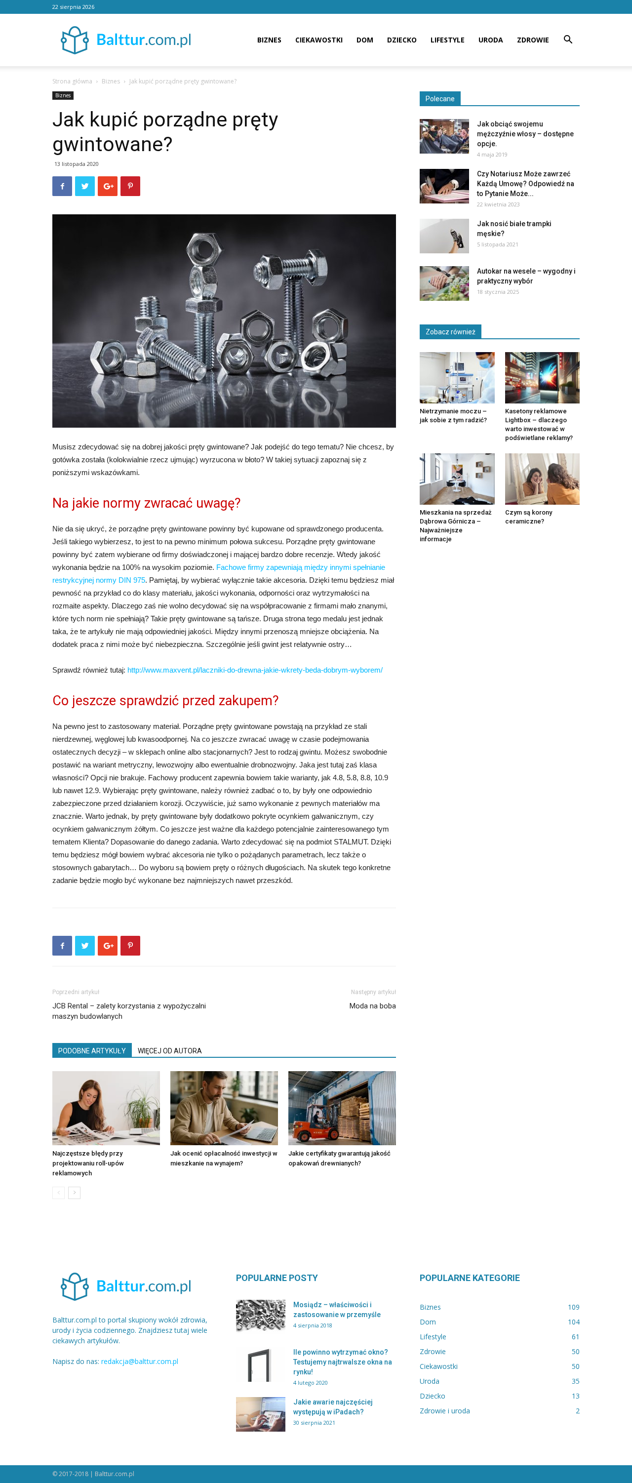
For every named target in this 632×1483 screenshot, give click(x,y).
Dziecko (402, 39)
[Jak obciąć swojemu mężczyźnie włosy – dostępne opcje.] (444, 136)
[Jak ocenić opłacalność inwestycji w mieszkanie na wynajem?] (224, 1108)
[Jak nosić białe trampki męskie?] (444, 236)
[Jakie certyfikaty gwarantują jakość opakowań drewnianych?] (342, 1108)
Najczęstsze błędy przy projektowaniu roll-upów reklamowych (88, 1163)
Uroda (490, 39)
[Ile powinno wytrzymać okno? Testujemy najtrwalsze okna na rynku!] (260, 1364)
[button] (568, 40)
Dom (364, 39)
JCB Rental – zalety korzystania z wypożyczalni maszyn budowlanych (129, 1011)
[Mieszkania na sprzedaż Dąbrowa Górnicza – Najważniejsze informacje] (457, 479)
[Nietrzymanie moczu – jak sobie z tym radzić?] (457, 377)
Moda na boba (373, 1006)
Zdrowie (533, 39)
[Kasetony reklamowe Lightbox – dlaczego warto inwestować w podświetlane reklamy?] (542, 377)
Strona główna (72, 81)
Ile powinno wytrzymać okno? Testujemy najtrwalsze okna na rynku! (342, 1362)
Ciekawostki (319, 39)
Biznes (269, 39)
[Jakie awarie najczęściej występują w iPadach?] (260, 1414)
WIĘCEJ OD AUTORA (170, 1051)
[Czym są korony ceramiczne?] (542, 479)
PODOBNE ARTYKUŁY (92, 1051)
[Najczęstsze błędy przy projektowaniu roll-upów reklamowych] (106, 1108)
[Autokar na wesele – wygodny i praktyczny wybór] (444, 283)
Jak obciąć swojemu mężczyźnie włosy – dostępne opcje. (525, 134)
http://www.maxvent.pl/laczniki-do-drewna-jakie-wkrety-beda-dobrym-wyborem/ (255, 670)
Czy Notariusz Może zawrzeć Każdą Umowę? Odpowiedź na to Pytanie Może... (525, 184)
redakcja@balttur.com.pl (139, 1361)
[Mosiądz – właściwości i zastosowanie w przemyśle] (260, 1317)
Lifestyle (448, 39)
